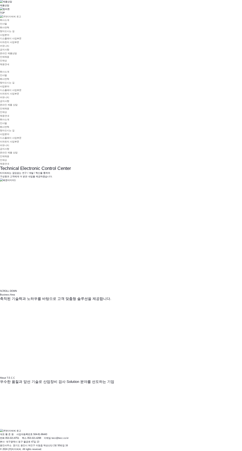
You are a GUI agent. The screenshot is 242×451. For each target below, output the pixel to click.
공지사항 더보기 (9, 404)
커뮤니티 (4, 46)
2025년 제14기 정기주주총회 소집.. (24, 411)
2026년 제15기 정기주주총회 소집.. (24, 408)
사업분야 (4, 35)
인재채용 (4, 57)
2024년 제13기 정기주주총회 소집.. (24, 415)
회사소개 (4, 20)
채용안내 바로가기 (10, 427)
